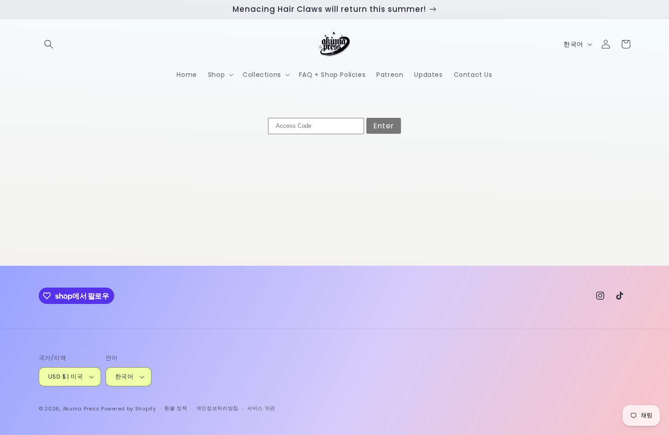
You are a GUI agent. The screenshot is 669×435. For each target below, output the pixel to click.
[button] (49, 44)
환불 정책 (176, 408)
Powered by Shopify (128, 408)
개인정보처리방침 (217, 408)
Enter (383, 126)
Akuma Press (81, 408)
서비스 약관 (261, 408)
